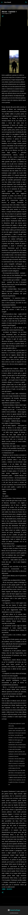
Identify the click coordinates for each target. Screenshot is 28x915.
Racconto (9, 889)
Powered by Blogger (15, 910)
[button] (2, 16)
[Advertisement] (14, 33)
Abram (3, 889)
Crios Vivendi (7, 2)
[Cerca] (26, 2)
